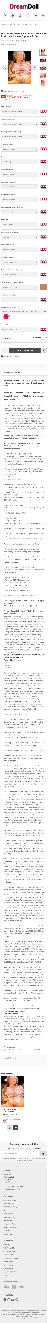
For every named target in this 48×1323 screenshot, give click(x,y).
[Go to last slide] (5, 67)
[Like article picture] (43, 152)
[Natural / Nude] (43, 227)
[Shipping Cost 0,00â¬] (43, 332)
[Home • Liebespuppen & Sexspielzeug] (24, 10)
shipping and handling (20, 1310)
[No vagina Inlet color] (43, 277)
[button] (43, 52)
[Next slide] (34, 67)
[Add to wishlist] (44, 350)
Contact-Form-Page (27, 1032)
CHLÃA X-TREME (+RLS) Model (9, 1110)
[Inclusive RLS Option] (43, 290)
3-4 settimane (19, 91)
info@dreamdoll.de (13, 1189)
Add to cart (25, 350)
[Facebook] (4, 1299)
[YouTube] (12, 1299)
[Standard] (43, 240)
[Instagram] (8, 1299)
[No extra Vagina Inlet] (43, 265)
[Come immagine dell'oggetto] (43, 114)
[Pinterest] (16, 1299)
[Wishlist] (28, 15)
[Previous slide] (5, 1104)
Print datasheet (10, 1047)
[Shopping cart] (35, 15)
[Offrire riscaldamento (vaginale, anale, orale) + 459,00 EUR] (6, 320)
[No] (43, 302)
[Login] (20, 15)
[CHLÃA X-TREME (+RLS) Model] (12, 1091)
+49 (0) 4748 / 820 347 (14, 1187)
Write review (20, 41)
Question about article (11, 356)
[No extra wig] (43, 164)
